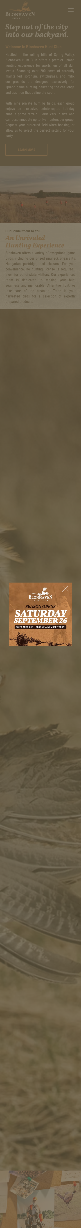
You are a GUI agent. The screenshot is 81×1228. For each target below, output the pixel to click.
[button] (65, 589)
